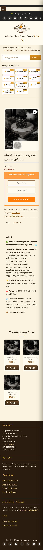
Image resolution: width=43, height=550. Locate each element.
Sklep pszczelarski (9, 521)
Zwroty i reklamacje (9, 488)
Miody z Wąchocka (16, 216)
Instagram (26, 18)
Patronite (15, 18)
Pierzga (8, 78)
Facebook (20, 18)
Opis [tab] (8, 222)
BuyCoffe (10, 18)
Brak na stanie (13, 367)
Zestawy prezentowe (8, 91)
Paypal (36, 18)
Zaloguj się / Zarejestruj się (15, 36)
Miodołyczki (26, 48)
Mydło (35, 85)
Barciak (8, 85)
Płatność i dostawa (9, 484)
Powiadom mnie (21, 199)
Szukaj (35, 57)
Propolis (21, 78)
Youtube (31, 18)
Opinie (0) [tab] (17, 222)
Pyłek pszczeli (34, 78)
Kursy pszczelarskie (9, 525)
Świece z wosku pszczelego (21, 85)
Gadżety (21, 91)
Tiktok (4, 18)
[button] (3, 8)
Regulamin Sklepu (9, 492)
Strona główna (10, 48)
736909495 (9, 444)
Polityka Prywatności (10, 480)
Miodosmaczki (21, 71)
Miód (8, 71)
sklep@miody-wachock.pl (23, 14)
